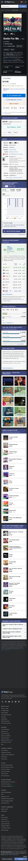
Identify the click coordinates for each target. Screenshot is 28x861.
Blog (2, 744)
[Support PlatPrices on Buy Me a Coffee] (19, 701)
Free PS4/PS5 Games (6, 714)
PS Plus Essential (5, 771)
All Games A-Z (4, 731)
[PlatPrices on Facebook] (9, 701)
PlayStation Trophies (6, 752)
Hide (23, 108)
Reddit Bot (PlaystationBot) (7, 798)
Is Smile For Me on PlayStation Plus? (12, 628)
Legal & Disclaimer (5, 823)
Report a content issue (5, 650)
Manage (25, 856)
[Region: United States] (22, 2)
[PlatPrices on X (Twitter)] (2, 701)
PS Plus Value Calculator (7, 765)
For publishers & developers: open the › (13, 235)
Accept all (20, 859)
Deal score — (13, 89)
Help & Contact (4, 809)
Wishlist (7, 108)
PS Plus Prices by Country (7, 767)
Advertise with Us (5, 803)
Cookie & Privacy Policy (13, 854)
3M (3, 186)
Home (2, 10)
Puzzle (12, 49)
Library (15, 108)
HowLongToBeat (20, 343)
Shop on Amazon (14, 103)
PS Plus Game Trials (6, 723)
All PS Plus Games (5, 769)
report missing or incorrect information (14, 177)
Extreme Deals (4, 712)
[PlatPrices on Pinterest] (15, 701)
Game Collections (5, 729)
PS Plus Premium (5, 775)
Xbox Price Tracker (6, 784)
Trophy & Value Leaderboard (7, 754)
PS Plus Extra (4, 773)
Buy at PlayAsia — (14, 127)
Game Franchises (5, 733)
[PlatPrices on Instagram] (6, 701)
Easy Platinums (4, 750)
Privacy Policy (4, 817)
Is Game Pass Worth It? (8, 786)
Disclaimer (22, 648)
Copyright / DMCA (5, 826)
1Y (6, 186)
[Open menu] (2, 2)
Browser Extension (6, 740)
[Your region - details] (10, 291)
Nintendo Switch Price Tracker (9, 782)
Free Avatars (4, 759)
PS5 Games (8, 10)
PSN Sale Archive (5, 721)
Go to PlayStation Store (15, 95)
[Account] (25, 2)
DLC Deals (3, 717)
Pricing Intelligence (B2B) (7, 801)
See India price (15, 99)
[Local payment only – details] (9, 267)
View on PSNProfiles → (8, 323)
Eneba (9, 132)
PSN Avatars (4, 757)
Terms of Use (4, 819)
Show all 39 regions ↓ (7, 294)
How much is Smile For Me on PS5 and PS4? (13, 625)
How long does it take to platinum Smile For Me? (12, 632)
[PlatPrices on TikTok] (12, 701)
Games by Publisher (5, 735)
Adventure (6, 49)
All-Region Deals (5, 710)
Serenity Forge (18, 525)
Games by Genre (5, 738)
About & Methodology (6, 792)
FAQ (2, 794)
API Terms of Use (5, 821)
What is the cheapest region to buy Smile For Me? (12, 636)
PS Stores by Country (6, 742)
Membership (4, 811)
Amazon (16, 132)
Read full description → (8, 368)
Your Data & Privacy (5, 828)
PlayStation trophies (10, 59)
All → (10, 186)
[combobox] (9, 6)
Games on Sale (4, 708)
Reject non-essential (7, 859)
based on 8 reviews (18, 154)
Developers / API (5, 796)
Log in (5, 112)
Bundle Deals (4, 719)
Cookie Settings (4, 830)
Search (24, 6)
